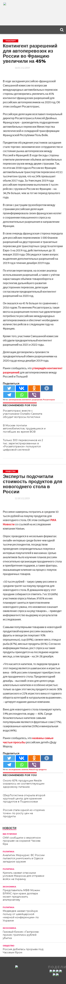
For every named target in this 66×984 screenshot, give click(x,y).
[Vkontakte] (22, 388)
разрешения (37, 400)
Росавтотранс (49, 400)
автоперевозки (15, 400)
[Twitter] (9, 388)
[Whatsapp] (22, 395)
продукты (42, 769)
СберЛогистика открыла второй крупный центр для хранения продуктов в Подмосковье (24, 798)
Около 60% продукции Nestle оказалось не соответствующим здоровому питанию (23, 783)
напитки (24, 769)
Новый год (33, 769)
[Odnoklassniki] (34, 388)
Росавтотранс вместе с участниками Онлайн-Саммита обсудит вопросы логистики (22, 414)
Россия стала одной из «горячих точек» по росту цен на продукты (24, 813)
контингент (26, 400)
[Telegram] (9, 395)
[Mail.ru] (47, 388)
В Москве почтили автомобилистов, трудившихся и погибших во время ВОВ (24, 428)
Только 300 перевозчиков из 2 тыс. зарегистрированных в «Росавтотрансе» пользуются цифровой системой (23, 445)
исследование (15, 769)
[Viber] (34, 395)
